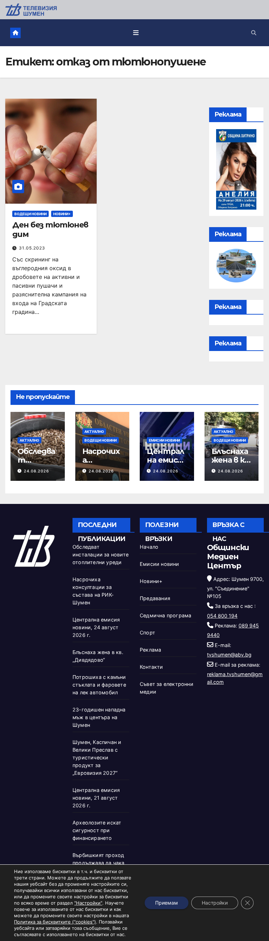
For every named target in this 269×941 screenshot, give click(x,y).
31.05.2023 (32, 248)
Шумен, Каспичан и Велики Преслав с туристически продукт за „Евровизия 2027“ (97, 757)
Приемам (166, 903)
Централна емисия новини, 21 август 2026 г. (96, 797)
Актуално (29, 440)
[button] (253, 33)
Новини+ (62, 214)
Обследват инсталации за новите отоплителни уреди (101, 554)
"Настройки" (88, 903)
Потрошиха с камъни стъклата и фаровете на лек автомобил (99, 684)
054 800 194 (222, 616)
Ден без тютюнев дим (50, 229)
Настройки (215, 903)
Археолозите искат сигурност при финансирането (97, 830)
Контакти (151, 667)
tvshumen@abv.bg (229, 655)
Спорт (147, 632)
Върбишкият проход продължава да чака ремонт (99, 862)
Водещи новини (30, 214)
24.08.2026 (36, 471)
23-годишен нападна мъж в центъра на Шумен (99, 717)
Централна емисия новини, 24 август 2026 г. (96, 627)
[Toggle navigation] (136, 32)
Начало (149, 547)
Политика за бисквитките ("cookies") (55, 922)
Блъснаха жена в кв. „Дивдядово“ (231, 464)
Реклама (150, 650)
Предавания (155, 598)
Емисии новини (164, 440)
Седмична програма (165, 615)
